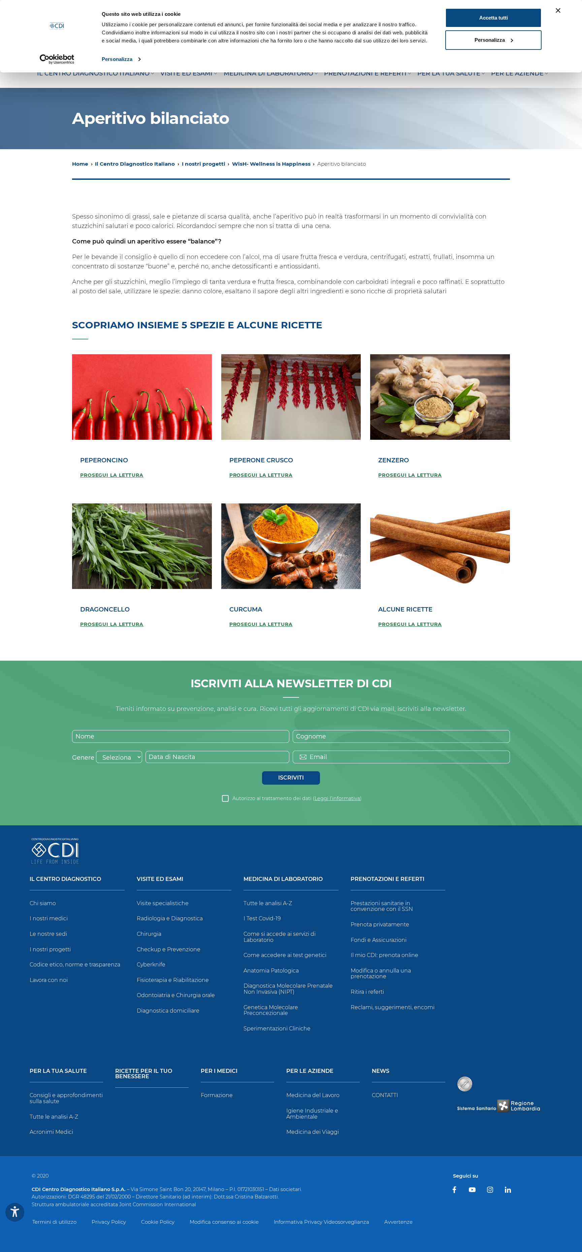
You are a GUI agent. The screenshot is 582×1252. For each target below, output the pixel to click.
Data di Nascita (172, 757)
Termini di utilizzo (54, 1222)
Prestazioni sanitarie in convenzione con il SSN (382, 906)
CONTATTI (385, 1095)
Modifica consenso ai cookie (224, 1222)
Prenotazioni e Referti (387, 879)
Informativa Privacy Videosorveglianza (321, 1222)
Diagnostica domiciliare (168, 1011)
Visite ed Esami (160, 879)
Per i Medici (219, 1071)
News (380, 1071)
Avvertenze (398, 1222)
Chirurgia (149, 934)
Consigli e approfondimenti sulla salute (66, 1098)
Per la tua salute (58, 1071)
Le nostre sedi (48, 934)
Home (80, 164)
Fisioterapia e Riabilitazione (173, 980)
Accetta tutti (493, 18)
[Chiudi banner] (558, 10)
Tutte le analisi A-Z (268, 903)
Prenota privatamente (380, 924)
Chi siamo (43, 903)
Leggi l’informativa (337, 798)
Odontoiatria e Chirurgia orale (176, 995)
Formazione (217, 1095)
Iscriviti (291, 778)
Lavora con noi (49, 980)
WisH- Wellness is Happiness (271, 164)
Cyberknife (151, 964)
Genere (83, 757)
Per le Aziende (309, 1071)
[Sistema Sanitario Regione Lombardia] (498, 1105)
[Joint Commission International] (464, 1084)
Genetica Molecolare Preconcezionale (271, 1010)
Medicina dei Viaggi (312, 1132)
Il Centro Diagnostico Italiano (135, 164)
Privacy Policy (109, 1222)
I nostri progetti (203, 164)
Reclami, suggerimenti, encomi (392, 1007)
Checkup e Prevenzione (168, 949)
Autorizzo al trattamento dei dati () (297, 798)
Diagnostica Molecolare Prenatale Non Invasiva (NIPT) (288, 989)
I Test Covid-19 (262, 918)
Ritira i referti (367, 992)
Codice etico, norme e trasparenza (75, 964)
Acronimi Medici (51, 1132)
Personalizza (117, 59)
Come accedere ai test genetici (285, 955)
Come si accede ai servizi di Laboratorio (280, 937)
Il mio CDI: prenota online (384, 955)
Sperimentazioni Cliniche (277, 1028)
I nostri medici (49, 918)
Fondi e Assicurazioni (379, 940)
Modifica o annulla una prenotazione (381, 973)
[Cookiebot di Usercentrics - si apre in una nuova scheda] (57, 59)
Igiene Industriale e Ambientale (312, 1114)
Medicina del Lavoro (313, 1095)
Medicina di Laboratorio (283, 879)
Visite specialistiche (163, 903)
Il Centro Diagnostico (65, 879)
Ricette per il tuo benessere (143, 1074)
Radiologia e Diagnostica (170, 918)
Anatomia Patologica (271, 970)
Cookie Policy (157, 1222)
